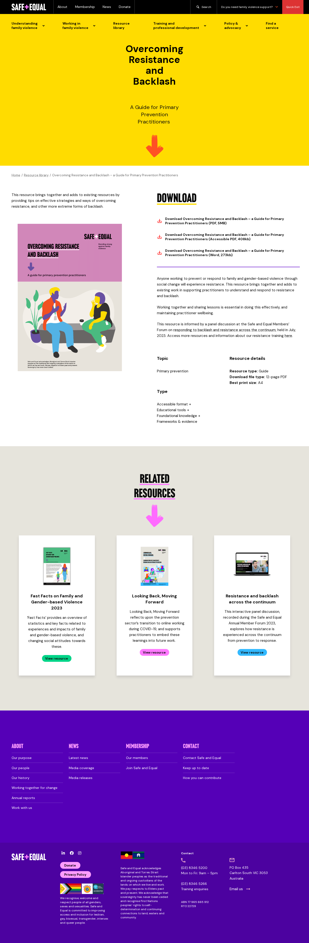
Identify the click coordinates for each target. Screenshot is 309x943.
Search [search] (206, 7)
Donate (125, 7)
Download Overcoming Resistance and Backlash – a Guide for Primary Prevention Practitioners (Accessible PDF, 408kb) (224, 236)
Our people (20, 768)
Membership (85, 7)
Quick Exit (293, 7)
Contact (191, 747)
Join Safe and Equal (141, 768)
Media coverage (81, 768)
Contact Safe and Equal (202, 758)
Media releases (80, 778)
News (107, 7)
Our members (137, 758)
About (62, 7)
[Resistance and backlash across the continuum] (252, 566)
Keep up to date (196, 768)
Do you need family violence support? (247, 7)
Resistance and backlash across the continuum (252, 599)
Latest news (78, 758)
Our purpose (22, 758)
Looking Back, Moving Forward (154, 599)
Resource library (36, 175)
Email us (236, 889)
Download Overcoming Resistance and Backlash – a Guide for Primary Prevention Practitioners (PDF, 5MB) (224, 221)
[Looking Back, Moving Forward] (154, 566)
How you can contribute (202, 778)
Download (177, 199)
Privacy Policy (75, 875)
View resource (56, 658)
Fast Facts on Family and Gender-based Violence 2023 (57, 602)
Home (16, 175)
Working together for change (34, 788)
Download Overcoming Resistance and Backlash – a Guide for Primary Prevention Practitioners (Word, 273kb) (224, 252)
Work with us (22, 808)
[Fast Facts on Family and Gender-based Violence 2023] (56, 566)
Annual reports (23, 798)
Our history (20, 778)
